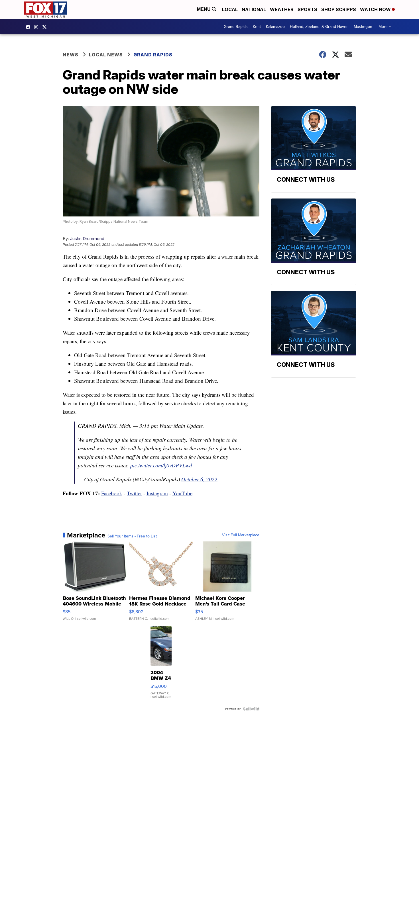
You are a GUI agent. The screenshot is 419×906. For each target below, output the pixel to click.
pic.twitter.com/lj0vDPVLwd (161, 465)
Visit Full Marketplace (240, 535)
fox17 (46, 27)
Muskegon (363, 27)
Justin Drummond (87, 238)
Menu (204, 9)
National (254, 9)
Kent (257, 27)
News (70, 55)
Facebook (111, 493)
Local (230, 9)
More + (385, 27)
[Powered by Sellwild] (251, 709)
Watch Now (376, 9)
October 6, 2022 (199, 479)
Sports (307, 9)
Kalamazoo (275, 27)
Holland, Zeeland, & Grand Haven (319, 27)
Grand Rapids (236, 27)
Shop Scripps (338, 9)
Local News (106, 55)
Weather (282, 9)
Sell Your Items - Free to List (132, 536)
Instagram (157, 493)
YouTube (182, 493)
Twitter (134, 493)
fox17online (29, 27)
